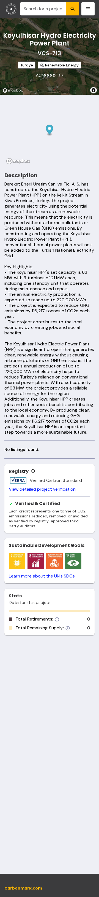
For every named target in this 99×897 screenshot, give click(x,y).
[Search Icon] (72, 8)
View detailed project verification (42, 489)
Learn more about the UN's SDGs (42, 576)
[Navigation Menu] (88, 8)
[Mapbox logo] (14, 90)
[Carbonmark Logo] (11, 8)
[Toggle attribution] (93, 90)
